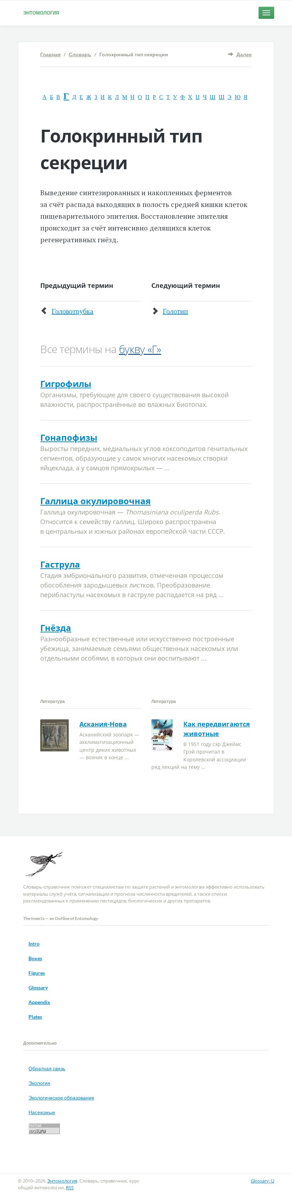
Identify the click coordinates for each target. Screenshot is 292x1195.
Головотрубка (72, 311)
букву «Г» (140, 349)
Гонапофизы (68, 437)
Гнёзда (55, 627)
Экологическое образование (61, 1098)
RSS (70, 1187)
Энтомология (41, 13)
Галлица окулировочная (95, 501)
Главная (50, 54)
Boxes (35, 958)
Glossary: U (262, 1181)
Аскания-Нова (103, 724)
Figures (36, 973)
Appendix (39, 1002)
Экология (39, 1083)
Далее (244, 54)
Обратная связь (46, 1068)
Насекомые (41, 1112)
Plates (35, 1017)
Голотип (175, 311)
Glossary (38, 987)
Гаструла (60, 564)
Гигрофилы (65, 383)
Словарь (80, 54)
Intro (34, 944)
